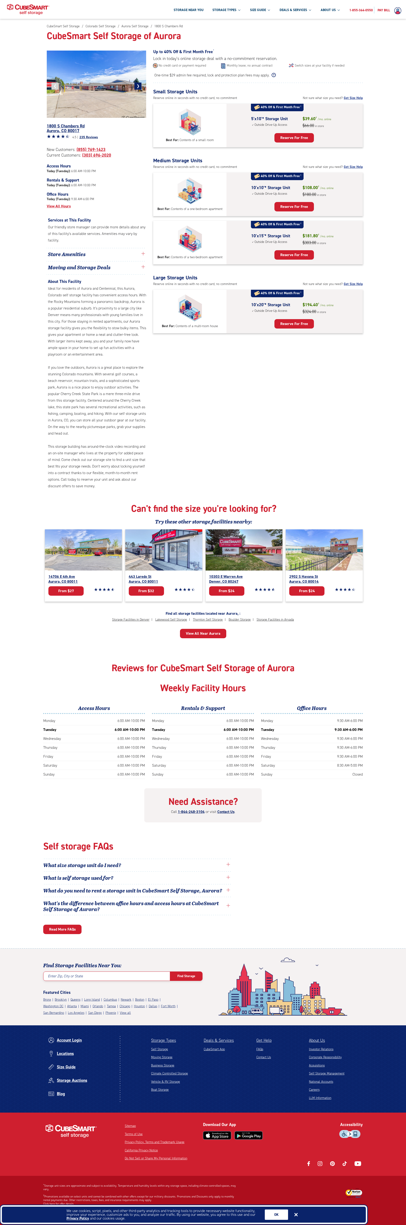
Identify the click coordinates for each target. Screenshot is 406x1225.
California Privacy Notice (141, 1150)
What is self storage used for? (78, 877)
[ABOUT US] (338, 9)
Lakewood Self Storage (171, 619)
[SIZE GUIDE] (268, 9)
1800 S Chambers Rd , (66, 128)
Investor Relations (321, 1049)
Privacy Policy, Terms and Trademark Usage (154, 1142)
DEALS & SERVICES (293, 10)
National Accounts (321, 1081)
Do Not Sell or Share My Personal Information (156, 1158)
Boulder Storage (240, 619)
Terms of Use (134, 1134)
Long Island (92, 999)
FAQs (259, 1049)
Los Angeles (76, 1013)
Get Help (264, 1040)
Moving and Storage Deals (79, 267)
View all (125, 1013)
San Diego (95, 1013)
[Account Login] (399, 11)
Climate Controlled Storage (169, 1073)
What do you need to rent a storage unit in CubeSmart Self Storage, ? (133, 890)
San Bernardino (53, 1013)
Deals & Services (219, 1040)
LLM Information (320, 1098)
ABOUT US (328, 10)
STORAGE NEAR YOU (188, 10)
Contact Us (225, 811)
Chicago (125, 1006)
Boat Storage (160, 1089)
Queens (75, 999)
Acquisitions (317, 1065)
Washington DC (53, 1006)
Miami (85, 1006)
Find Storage (186, 976)
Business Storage (162, 1065)
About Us (317, 1040)
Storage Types (163, 1040)
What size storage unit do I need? (82, 865)
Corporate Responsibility (325, 1057)
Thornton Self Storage (208, 619)
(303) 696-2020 (96, 155)
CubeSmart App (214, 1049)
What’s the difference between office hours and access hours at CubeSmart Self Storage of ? (131, 905)
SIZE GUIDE (258, 10)
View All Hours (59, 206)
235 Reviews (88, 137)
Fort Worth (168, 1006)
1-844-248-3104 (191, 811)
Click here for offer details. (58, 1204)
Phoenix (110, 1013)
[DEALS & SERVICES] (310, 9)
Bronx (47, 999)
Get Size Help (353, 98)
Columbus (110, 999)
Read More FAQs (62, 929)
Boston (139, 999)
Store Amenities (67, 254)
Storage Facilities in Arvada (275, 619)
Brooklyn (61, 999)
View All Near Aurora (203, 633)
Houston (139, 1006)
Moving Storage (161, 1057)
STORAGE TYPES (224, 10)
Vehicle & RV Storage (165, 1081)
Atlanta (72, 1006)
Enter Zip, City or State (65, 976)
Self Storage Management (326, 1073)
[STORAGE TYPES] (239, 9)
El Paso (153, 999)
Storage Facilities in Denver (130, 619)
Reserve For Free (294, 137)
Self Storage (159, 1049)
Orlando (98, 1006)
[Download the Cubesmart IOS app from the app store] (217, 1135)
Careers (314, 1089)
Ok (276, 1214)
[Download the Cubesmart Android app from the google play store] (248, 1135)
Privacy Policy (77, 1218)
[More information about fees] (273, 75)
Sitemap (130, 1126)
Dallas (153, 1006)
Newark (126, 999)
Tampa (111, 1006)
